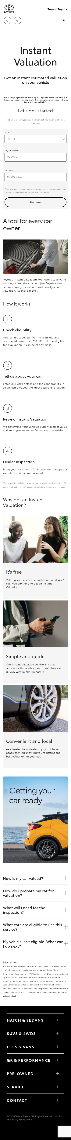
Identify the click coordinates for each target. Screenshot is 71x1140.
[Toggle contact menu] (57, 1073)
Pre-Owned (20, 1073)
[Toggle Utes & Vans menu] (57, 1046)
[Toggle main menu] (63, 20)
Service (16, 1086)
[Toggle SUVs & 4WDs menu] (57, 1033)
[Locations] (17, 20)
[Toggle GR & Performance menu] (57, 1060)
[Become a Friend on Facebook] (9, 1130)
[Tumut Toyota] (9, 9)
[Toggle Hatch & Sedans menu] (57, 1020)
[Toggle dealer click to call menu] (7, 20)
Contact (17, 1100)
